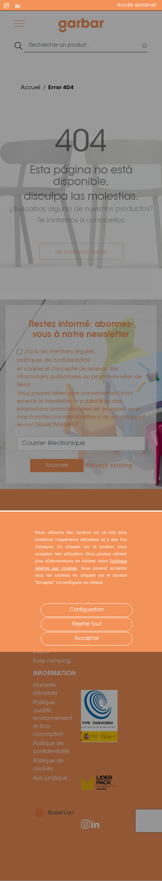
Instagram (10, 5)
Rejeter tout (87, 624)
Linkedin (21, 5)
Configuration (86, 610)
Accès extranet (136, 5)
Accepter (87, 638)
